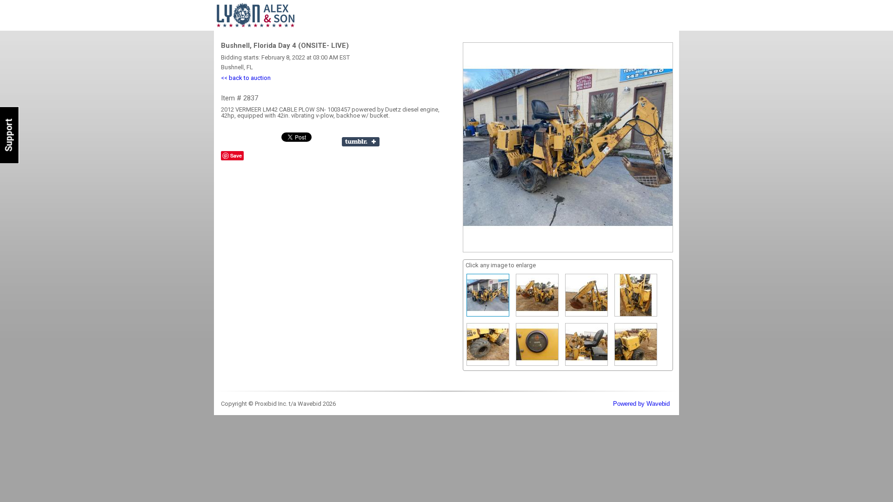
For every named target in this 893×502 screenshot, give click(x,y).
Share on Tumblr (361, 141)
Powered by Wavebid (641, 403)
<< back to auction (246, 77)
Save (236, 155)
